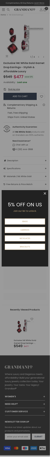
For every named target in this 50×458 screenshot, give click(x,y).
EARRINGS (25, 230)
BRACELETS (25, 246)
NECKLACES (25, 238)
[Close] (45, 193)
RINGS (25, 221)
